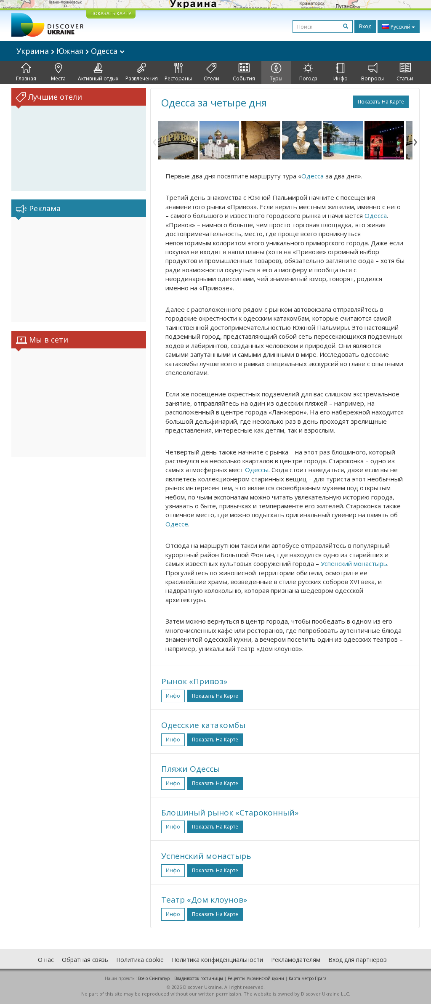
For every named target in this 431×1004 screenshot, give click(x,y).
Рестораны (178, 78)
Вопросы (372, 78)
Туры (276, 78)
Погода (308, 78)
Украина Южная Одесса (68, 51)
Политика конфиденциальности (217, 960)
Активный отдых (98, 78)
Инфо (340, 78)
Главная (26, 78)
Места (58, 78)
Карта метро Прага (308, 978)
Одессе (176, 524)
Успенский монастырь (354, 563)
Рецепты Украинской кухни (256, 978)
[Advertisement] (79, 269)
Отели (211, 78)
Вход (365, 26)
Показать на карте (381, 101)
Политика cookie (140, 960)
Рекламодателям (295, 960)
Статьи (404, 78)
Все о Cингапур (154, 978)
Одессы (257, 469)
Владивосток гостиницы (198, 978)
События (244, 78)
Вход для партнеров (357, 960)
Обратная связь (85, 960)
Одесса (312, 176)
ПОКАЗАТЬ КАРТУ (110, 13)
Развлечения (141, 78)
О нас (46, 960)
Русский (400, 26)
